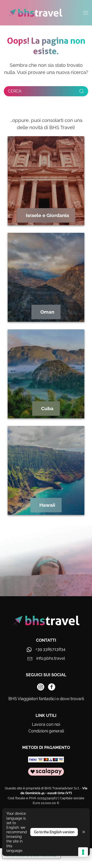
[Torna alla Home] (35, 12)
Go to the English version (54, 832)
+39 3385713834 (50, 649)
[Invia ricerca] (81, 91)
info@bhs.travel (50, 658)
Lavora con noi (46, 724)
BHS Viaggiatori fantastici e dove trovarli (46, 698)
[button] (85, 12)
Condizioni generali (46, 731)
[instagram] (40, 686)
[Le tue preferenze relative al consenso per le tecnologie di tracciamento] (83, 852)
